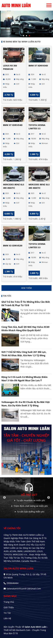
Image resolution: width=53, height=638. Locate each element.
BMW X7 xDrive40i (38, 65)
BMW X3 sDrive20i (12, 245)
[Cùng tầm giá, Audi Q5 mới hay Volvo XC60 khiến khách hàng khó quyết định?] (10, 340)
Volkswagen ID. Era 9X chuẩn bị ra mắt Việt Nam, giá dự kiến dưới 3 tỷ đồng (25, 404)
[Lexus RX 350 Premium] (13, 55)
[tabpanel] (26, 24)
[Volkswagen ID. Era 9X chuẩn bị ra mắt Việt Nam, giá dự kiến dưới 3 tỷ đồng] (10, 415)
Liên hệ (7, 618)
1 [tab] (23, 35)
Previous (4, 497)
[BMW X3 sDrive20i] (13, 233)
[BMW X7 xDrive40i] (39, 55)
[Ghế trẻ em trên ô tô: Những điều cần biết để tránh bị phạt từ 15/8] (10, 314)
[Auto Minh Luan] (16, 5)
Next (48, 497)
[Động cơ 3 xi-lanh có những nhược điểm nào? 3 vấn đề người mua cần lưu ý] (10, 390)
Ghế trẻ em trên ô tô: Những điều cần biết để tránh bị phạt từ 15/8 (25, 303)
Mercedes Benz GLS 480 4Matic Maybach (13, 188)
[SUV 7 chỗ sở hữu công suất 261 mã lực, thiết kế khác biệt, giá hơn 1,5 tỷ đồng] (10, 365)
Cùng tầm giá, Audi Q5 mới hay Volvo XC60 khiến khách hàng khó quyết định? (25, 328)
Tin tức (7, 612)
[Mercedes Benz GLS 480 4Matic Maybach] (13, 173)
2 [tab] (26, 35)
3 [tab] (29, 35)
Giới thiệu (9, 607)
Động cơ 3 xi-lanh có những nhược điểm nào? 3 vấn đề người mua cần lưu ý (24, 378)
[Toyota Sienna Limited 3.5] (39, 114)
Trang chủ (9, 601)
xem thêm (26, 288)
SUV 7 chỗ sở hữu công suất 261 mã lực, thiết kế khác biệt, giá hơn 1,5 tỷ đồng (23, 353)
